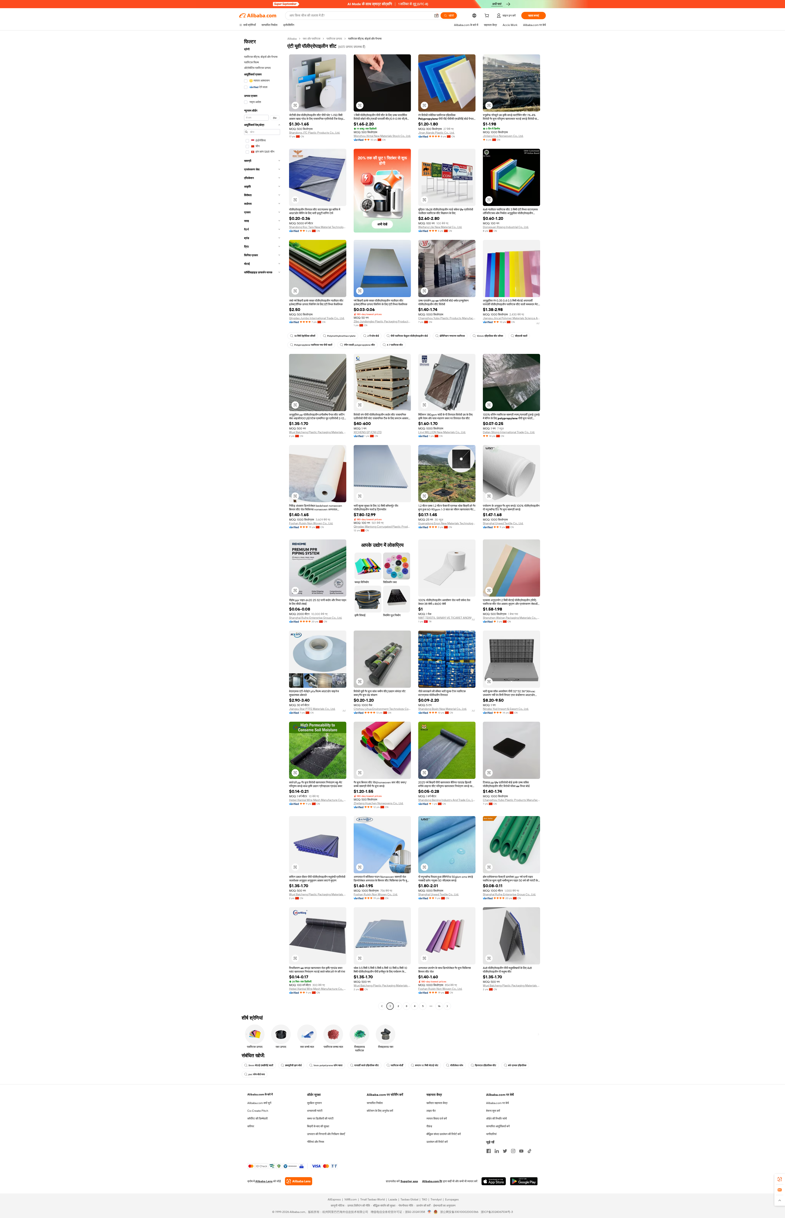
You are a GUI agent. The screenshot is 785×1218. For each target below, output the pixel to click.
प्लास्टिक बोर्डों (397, 1065)
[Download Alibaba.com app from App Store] (493, 1181)
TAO (424, 1199)
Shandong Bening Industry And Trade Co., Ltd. (446, 800)
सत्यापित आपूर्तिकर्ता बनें (498, 1126)
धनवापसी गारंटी (314, 1110)
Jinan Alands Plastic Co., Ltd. (436, 132)
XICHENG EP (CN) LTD (368, 432)
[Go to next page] (447, 1006)
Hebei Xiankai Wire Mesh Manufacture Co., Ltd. (317, 800)
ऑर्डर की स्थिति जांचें (496, 1118)
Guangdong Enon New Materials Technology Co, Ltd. (446, 523)
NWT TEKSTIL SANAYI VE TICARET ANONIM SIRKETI (446, 617)
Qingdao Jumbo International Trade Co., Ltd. (316, 318)
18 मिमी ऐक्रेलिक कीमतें (304, 335)
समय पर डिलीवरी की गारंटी (320, 1118)
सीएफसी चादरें (521, 335)
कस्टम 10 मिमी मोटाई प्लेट (426, 1065)
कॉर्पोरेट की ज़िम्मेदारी (257, 1118)
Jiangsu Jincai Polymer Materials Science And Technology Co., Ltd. (511, 318)
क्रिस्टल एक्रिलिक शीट (485, 1065)
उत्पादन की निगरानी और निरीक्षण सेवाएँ (326, 1134)
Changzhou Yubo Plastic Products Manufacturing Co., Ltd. (446, 318)
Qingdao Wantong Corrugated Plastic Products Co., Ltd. (382, 526)
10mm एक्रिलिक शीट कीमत (490, 335)
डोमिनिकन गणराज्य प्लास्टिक (452, 335)
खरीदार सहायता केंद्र (436, 1103)
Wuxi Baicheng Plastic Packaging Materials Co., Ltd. (317, 432)
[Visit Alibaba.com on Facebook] (488, 1151)
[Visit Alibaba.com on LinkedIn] (496, 1151)
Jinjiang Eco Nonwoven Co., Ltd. (503, 136)
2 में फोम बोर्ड (373, 335)
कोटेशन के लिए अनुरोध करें (380, 1110)
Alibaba (292, 38)
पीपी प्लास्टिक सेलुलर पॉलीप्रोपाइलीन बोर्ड (409, 335)
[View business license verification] (429, 1212)
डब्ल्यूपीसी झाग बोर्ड (293, 1065)
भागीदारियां (491, 1134)
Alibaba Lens (264, 1181)
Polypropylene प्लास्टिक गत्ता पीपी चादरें (313, 344)
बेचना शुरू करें (493, 1110)
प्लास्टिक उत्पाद (334, 38)
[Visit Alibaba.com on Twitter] (504, 1151)
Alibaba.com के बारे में (260, 1094)
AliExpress (334, 1199)
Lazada (392, 1199)
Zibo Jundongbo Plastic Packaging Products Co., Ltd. (382, 321)
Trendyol (436, 1199)
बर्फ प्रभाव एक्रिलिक (517, 1065)
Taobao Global (409, 1199)
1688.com (350, 1199)
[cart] (487, 16)
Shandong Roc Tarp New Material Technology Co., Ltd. (317, 227)
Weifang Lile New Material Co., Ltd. (440, 227)
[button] (436, 15)
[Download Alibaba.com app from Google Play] (524, 1181)
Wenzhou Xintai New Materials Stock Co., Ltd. (382, 136)
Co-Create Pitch (257, 1110)
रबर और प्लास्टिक (311, 38)
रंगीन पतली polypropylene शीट (359, 344)
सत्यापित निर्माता (375, 1103)
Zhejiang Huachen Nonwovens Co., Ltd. (378, 803)
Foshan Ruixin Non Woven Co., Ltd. (311, 523)
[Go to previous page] (382, 1006)
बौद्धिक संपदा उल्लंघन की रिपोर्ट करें (443, 1134)
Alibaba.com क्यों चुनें (259, 1103)
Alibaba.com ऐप (432, 1181)
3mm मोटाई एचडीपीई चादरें (260, 1065)
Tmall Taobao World (372, 1199)
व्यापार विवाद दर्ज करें (436, 1118)
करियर (250, 1126)
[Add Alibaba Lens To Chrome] (298, 1181)
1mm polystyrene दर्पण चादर (327, 1065)
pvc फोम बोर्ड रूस (256, 1074)
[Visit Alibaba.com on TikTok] (529, 1151)
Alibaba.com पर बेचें (497, 1103)
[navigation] (262, 522)
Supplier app (409, 1181)
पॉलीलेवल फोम (456, 1065)
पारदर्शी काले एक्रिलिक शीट (366, 1065)
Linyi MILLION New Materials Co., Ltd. (442, 432)
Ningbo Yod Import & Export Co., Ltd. (506, 708)
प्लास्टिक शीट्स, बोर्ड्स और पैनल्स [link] (364, 38)
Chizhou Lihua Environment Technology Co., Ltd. (382, 708)
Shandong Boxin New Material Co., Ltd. (442, 708)
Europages (452, 1199)
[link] (779, 1179)
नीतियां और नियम (315, 1141)
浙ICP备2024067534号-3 (497, 1212)
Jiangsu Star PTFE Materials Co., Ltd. (312, 708)
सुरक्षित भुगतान (314, 1103)
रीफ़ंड (429, 1126)
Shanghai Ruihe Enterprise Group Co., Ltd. (315, 617)
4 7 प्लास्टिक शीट (395, 344)
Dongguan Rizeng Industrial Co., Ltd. (506, 227)
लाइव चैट (431, 1110)
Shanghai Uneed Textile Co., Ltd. (503, 523)
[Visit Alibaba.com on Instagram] (513, 1151)
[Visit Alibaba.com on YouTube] (521, 1151)
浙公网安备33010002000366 (459, 1212)
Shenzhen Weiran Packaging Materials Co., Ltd (511, 617)
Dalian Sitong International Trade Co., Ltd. (509, 432)
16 (439, 1006)
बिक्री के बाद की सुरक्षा (318, 1126)
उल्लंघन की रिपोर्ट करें (437, 1141)
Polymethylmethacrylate (341, 335)
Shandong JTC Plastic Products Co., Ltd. (314, 132)
